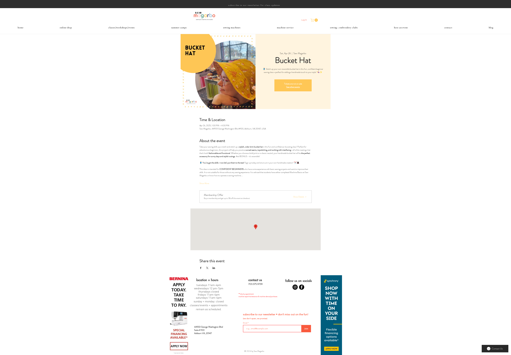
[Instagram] (295, 287)
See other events (293, 86)
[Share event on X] (207, 268)
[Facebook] (301, 287)
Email (245, 323)
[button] (315, 20)
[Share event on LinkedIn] (214, 268)
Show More (204, 183)
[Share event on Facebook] (200, 268)
